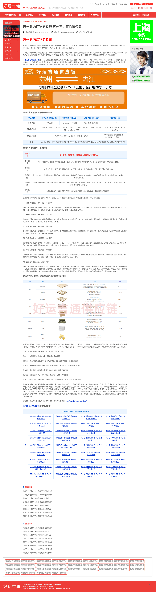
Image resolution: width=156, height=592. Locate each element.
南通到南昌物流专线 (12, 565)
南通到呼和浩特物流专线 (121, 569)
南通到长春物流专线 (44, 569)
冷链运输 (114, 4)
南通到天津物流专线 (44, 561)
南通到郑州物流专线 (137, 569)
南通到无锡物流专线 (106, 561)
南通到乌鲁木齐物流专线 (28, 569)
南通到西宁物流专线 (12, 569)
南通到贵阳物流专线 (90, 565)
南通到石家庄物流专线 (90, 569)
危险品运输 (123, 4)
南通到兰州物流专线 (121, 565)
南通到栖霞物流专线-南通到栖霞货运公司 (37, 531)
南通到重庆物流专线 (59, 561)
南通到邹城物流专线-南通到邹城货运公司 (37, 538)
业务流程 (8, 44)
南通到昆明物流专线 (44, 565)
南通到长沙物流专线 (12, 573)
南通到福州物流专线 (75, 561)
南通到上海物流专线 (28, 561)
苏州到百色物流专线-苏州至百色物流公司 (37, 495)
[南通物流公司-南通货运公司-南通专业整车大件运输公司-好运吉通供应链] (11, 6)
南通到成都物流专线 (28, 565)
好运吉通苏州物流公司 (31, 60)
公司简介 (8, 40)
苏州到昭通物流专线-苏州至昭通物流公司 (37, 505)
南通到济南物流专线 (121, 561)
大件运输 (98, 4)
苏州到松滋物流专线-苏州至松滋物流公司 (37, 502)
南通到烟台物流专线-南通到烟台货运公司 (37, 528)
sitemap (150, 584)
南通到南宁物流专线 (44, 573)
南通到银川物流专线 (137, 565)
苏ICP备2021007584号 (63, 588)
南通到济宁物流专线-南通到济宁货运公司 (37, 549)
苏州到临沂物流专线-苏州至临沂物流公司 (37, 509)
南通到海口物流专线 (59, 573)
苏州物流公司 (41, 21)
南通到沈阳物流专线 (59, 569)
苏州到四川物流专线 (31, 406)
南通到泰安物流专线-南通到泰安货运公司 (37, 546)
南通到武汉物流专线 (28, 573)
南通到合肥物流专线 (137, 561)
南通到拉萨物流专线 (59, 565)
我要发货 (136, 15)
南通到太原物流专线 (106, 569)
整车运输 (106, 4)
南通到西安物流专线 (106, 565)
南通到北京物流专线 (12, 561)
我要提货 (145, 15)
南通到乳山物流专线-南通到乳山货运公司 (37, 535)
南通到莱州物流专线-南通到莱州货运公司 (37, 553)
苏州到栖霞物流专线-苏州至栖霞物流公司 (37, 512)
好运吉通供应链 (28, 21)
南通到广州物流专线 (75, 565)
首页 (91, 4)
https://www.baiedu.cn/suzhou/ (76, 401)
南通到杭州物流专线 (90, 561)
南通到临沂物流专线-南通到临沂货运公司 (37, 542)
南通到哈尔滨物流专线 (75, 569)
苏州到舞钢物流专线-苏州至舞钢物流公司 (37, 516)
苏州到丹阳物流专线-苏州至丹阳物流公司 (37, 498)
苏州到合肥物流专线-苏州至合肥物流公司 (37, 491)
